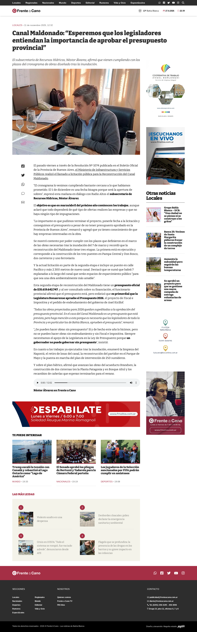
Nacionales (48, 3)
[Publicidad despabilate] (76, 414)
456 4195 (163, 605)
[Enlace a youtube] (173, 3)
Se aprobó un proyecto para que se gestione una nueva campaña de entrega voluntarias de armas (173, 290)
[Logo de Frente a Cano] (26, 11)
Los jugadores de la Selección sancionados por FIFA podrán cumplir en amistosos (120, 470)
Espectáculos (138, 3)
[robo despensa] (25, 519)
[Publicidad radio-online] (165, 156)
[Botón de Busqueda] (183, 2)
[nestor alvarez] (76, 112)
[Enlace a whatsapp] (160, 3)
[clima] (153, 264)
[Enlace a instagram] (178, 3)
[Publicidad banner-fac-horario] (165, 403)
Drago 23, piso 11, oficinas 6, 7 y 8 (164, 609)
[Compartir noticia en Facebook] (22, 166)
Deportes (76, 3)
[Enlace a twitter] (168, 3)
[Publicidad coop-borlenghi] (165, 89)
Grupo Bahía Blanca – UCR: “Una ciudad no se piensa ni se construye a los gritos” (173, 214)
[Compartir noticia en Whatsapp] (23, 184)
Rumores (104, 3)
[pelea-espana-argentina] (120, 451)
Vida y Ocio (120, 3)
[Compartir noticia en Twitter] (23, 175)
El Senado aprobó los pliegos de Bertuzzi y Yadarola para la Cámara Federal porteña (76, 470)
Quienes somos (64, 597)
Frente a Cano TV (64, 601)
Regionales (31, 3)
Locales (16, 3)
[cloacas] (87, 519)
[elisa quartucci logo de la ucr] (153, 214)
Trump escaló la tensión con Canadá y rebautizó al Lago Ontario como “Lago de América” (30, 471)
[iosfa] (25, 547)
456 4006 (173, 605)
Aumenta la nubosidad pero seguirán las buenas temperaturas (173, 265)
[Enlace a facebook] (164, 3)
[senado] (76, 451)
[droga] (87, 547)
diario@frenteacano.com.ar (162, 601)
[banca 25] (153, 240)
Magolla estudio (170, 626)
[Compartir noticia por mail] (22, 202)
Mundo (62, 3)
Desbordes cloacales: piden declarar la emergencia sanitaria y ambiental (113, 519)
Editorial (90, 3)
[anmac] (153, 290)
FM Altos (61, 605)
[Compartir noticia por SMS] (23, 193)
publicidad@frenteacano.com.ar (164, 597)
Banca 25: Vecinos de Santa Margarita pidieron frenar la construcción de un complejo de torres (174, 240)
